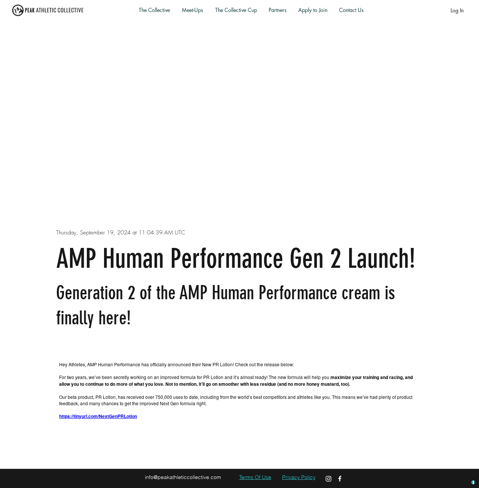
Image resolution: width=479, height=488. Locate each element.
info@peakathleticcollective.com (183, 477)
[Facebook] (340, 478)
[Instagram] (328, 478)
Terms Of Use (255, 477)
